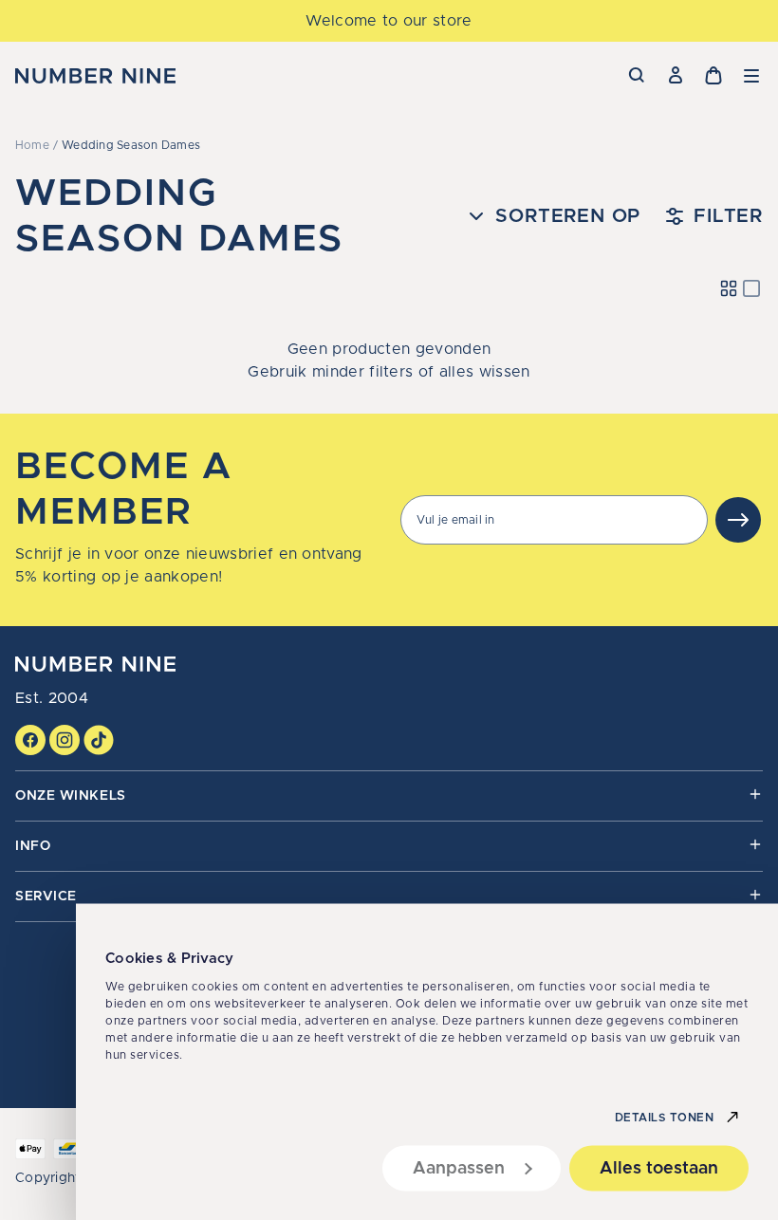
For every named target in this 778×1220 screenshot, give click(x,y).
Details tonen (664, 1116)
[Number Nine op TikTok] (98, 740)
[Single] (751, 288)
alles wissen (484, 371)
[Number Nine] (95, 75)
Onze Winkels (70, 796)
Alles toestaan (659, 1167)
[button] (751, 76)
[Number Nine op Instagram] (64, 740)
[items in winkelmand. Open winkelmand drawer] (713, 76)
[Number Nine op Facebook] (30, 740)
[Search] (637, 76)
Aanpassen (459, 1167)
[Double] (728, 288)
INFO (32, 846)
